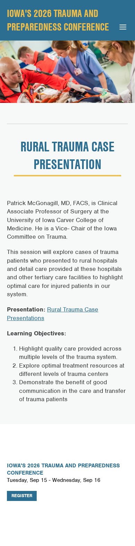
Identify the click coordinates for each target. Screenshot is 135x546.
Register (21, 496)
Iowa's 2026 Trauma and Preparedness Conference (58, 20)
